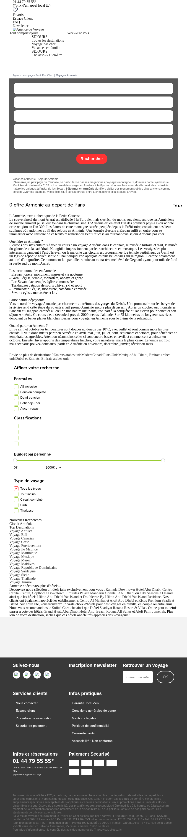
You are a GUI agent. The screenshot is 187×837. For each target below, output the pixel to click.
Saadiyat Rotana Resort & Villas (123, 608)
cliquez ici (116, 829)
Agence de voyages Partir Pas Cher (33, 75)
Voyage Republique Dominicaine (33, 567)
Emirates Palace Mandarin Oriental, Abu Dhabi (100, 593)
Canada (97, 355)
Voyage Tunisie (20, 582)
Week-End (75, 33)
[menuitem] (18, 44)
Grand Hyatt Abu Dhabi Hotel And (69, 611)
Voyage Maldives (21, 564)
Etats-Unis (110, 355)
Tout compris (18, 33)
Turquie (85, 219)
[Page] (16, 675)
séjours (33, 33)
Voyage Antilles (20, 531)
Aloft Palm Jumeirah (150, 611)
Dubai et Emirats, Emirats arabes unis (42, 358)
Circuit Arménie (20, 524)
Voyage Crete (19, 542)
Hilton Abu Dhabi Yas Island (58, 597)
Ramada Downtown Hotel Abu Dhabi (133, 589)
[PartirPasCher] (28, 29)
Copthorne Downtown (48, 593)
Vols (86, 33)
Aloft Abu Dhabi (122, 600)
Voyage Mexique (21, 556)
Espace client (25, 710)
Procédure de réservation (34, 718)
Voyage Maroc (20, 560)
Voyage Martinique (23, 553)
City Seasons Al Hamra (157, 593)
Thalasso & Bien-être (47, 55)
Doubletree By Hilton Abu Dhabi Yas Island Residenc (122, 597)
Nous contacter (27, 703)
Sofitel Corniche (63, 608)
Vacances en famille (46, 48)
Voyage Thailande (22, 578)
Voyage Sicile (19, 575)
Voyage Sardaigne (22, 571)
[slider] (15, 460)
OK (165, 677)
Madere (86, 355)
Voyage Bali (18, 535)
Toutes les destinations (48, 40)
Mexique (124, 355)
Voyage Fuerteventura (25, 545)
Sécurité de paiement (31, 725)
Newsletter (20, 26)
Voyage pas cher (43, 44)
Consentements (83, 733)
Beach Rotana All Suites (113, 611)
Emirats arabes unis (67, 355)
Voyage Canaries (21, 538)
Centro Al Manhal (93, 600)
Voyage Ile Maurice (23, 549)
